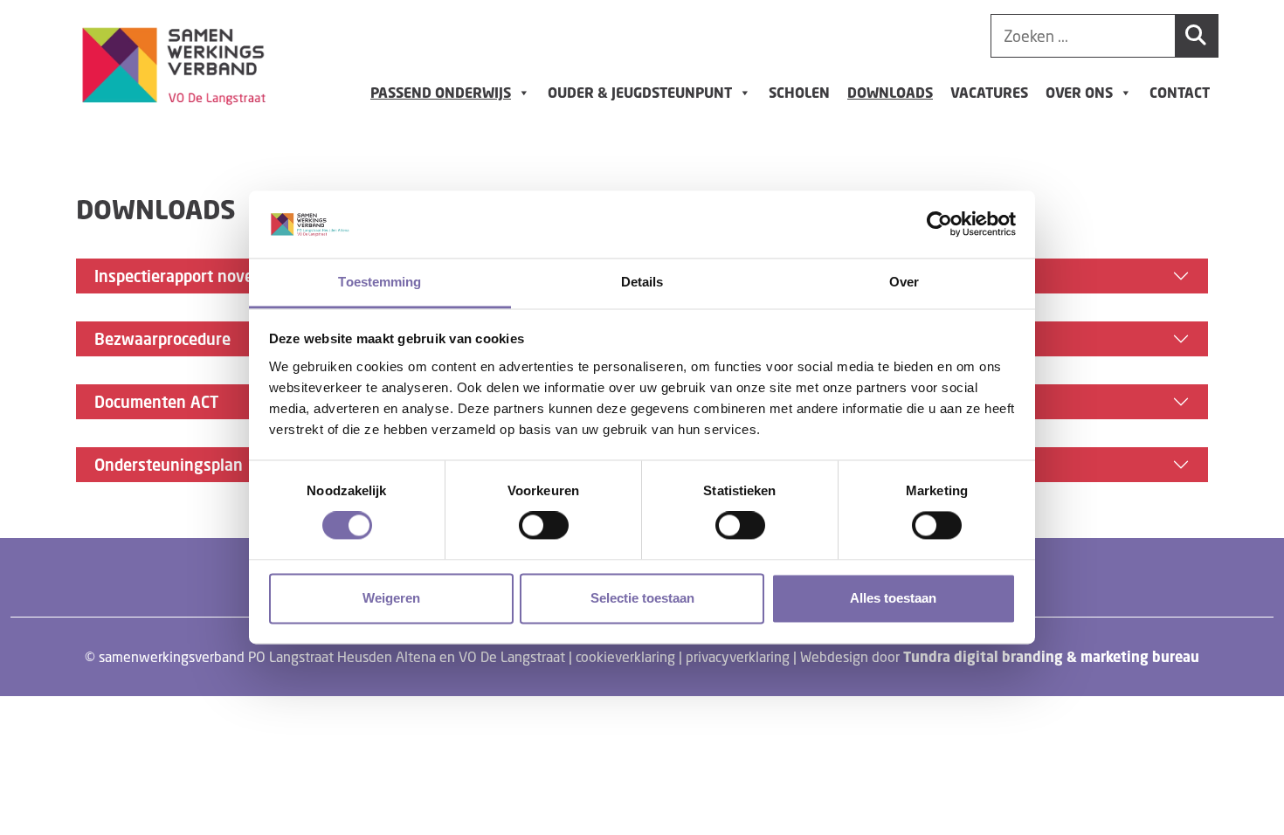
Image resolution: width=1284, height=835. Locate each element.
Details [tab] (642, 281)
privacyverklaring (738, 656)
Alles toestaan (893, 597)
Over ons (1079, 92)
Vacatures (989, 92)
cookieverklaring (625, 656)
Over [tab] (904, 281)
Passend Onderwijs (440, 92)
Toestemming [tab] (379, 281)
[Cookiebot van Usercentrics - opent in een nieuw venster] (939, 224)
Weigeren (391, 597)
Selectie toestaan (642, 597)
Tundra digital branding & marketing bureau (1051, 657)
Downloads (890, 92)
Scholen (799, 92)
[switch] (544, 526)
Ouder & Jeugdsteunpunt (640, 92)
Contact (1179, 92)
